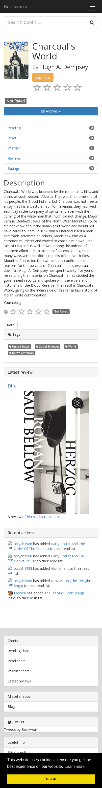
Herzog (32, 516)
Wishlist (14, 148)
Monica (20, 593)
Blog (11, 706)
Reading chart (19, 650)
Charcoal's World (53, 51)
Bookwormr (16, 6)
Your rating (12, 302)
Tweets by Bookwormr (22, 729)
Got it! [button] (51, 779)
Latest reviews (19, 681)
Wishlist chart (18, 671)
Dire (12, 386)
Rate (10, 325)
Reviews (14, 158)
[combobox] (45, 22)
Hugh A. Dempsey (64, 67)
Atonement (60, 568)
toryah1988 (23, 543)
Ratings (14, 168)
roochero (51, 516)
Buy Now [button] (42, 77)
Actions (52, 111)
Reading (14, 128)
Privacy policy (18, 752)
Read (12, 138)
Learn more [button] (75, 766)
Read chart (16, 661)
